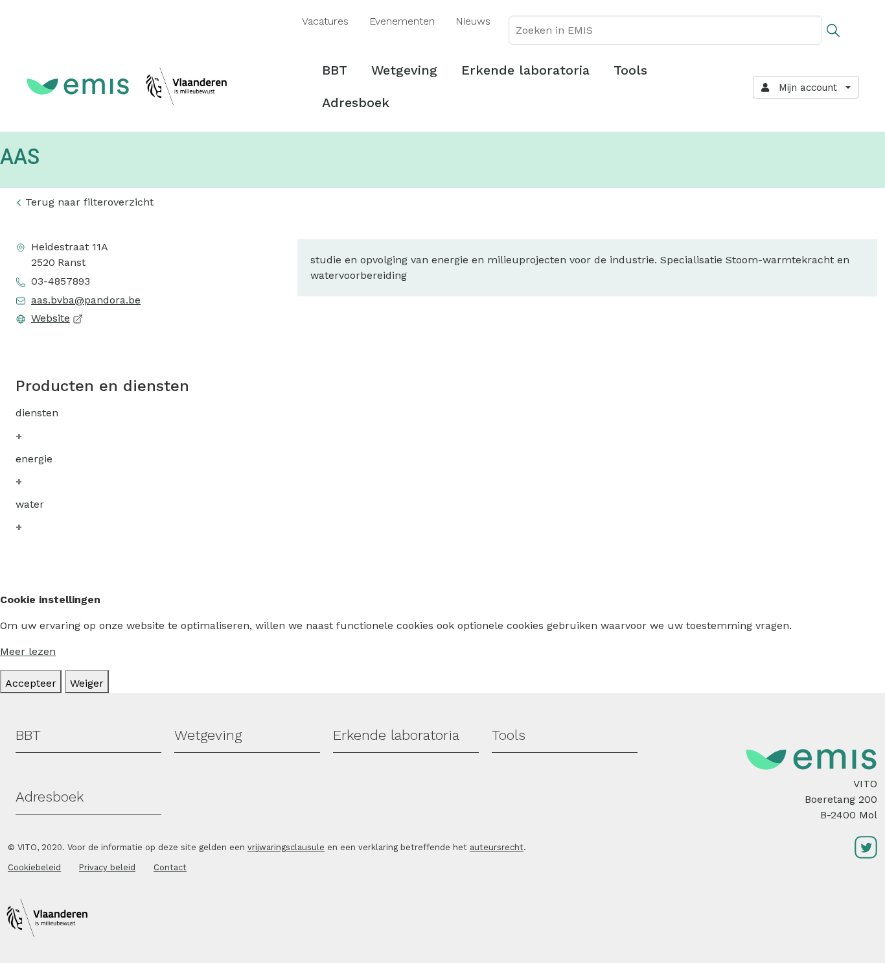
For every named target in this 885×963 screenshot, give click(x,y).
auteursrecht (496, 847)
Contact (170, 867)
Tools (630, 70)
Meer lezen (28, 651)
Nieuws (472, 21)
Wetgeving (404, 70)
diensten (37, 413)
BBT (334, 70)
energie (34, 459)
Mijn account (804, 87)
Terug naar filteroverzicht (89, 202)
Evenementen (402, 21)
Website (50, 318)
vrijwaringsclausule (286, 847)
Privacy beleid (107, 867)
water (30, 504)
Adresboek (355, 102)
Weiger (87, 683)
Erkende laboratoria (525, 70)
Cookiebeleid (34, 867)
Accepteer (30, 683)
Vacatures (325, 21)
